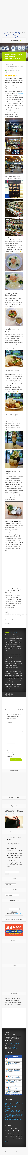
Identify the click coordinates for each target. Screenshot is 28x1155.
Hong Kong (12, 1111)
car (9, 1105)
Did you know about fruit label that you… (13, 1059)
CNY (6, 1107)
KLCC (13, 1113)
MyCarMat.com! (9, 814)
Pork (15, 1116)
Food (14, 1106)
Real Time (13, 1094)
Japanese (7, 1113)
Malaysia (18, 1114)
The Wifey (20, 93)
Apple (17, 1102)
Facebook (9, 694)
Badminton (15, 1103)
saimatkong (13, 1047)
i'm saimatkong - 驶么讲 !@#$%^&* (12, 1063)
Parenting (16, 1115)
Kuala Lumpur (17, 1113)
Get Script (9, 1094)
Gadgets (7, 1111)
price (17, 1116)
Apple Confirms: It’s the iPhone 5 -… (12, 1092)
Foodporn (8, 1108)
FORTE (18, 1110)
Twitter (12, 694)
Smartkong (14, 1046)
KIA (10, 1113)
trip (18, 1119)
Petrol (8, 1116)
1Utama (10, 1102)
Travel (14, 1119)
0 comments (15, 69)
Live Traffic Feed (13, 1056)
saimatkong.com (21, 1151)
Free (22, 1110)
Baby (10, 1103)
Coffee (10, 1107)
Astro (7, 1103)
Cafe (6, 1104)
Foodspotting (11, 1110)
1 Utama (6, 1102)
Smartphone (8, 1119)
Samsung (17, 1118)
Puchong (8, 1118)
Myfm (12, 1115)
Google (6, 694)
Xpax (6, 1120)
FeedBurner (18, 913)
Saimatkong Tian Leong (12, 1044)
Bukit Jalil (21, 1103)
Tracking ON (18, 1094)
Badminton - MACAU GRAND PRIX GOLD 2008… (13, 1067)
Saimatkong (10, 67)
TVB (20, 1119)
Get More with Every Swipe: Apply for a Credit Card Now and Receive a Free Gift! (14, 855)
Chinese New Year (15, 1105)
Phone (12, 1116)
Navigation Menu (14, 40)
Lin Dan (13, 1114)
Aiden (14, 1102)
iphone (17, 1111)
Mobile (9, 1115)
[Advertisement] (14, 17)
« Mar (6, 1141)
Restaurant (13, 1118)
